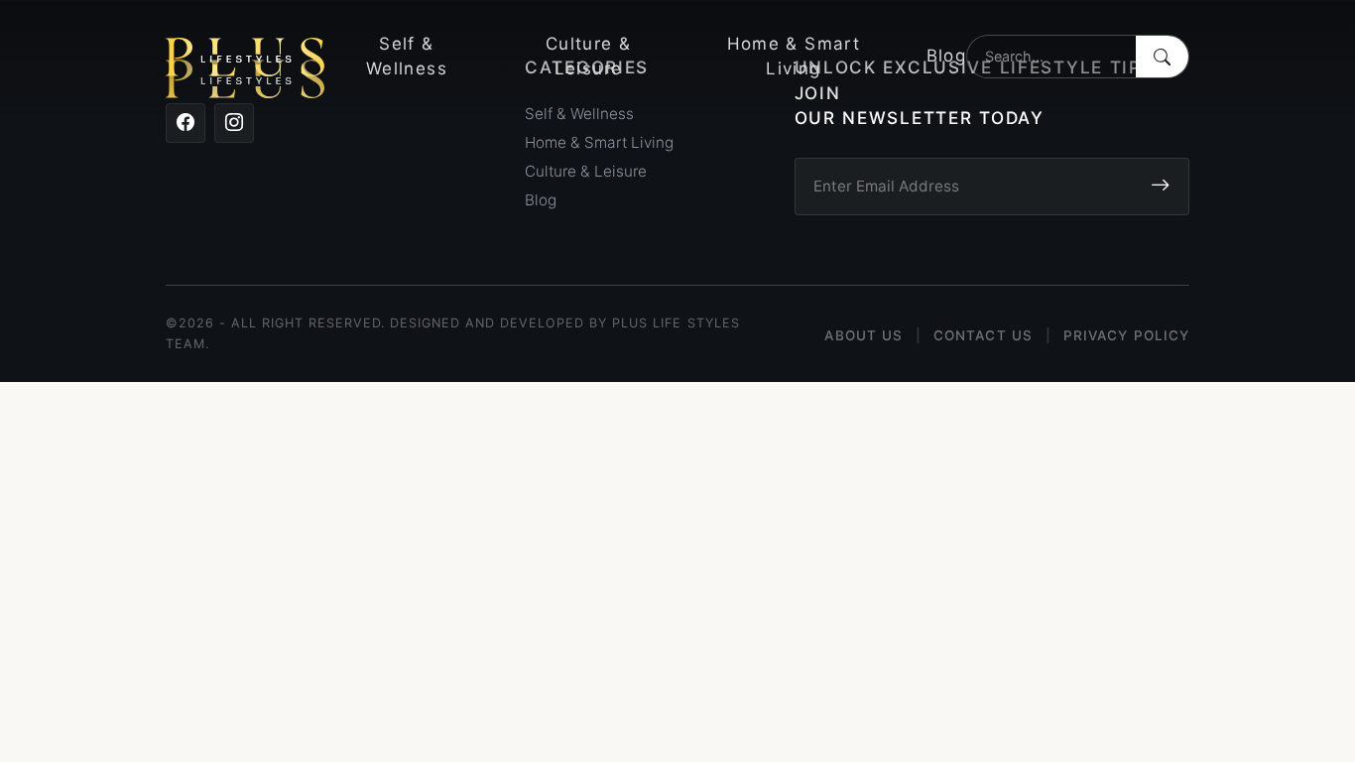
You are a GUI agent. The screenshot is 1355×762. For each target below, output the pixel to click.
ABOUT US (863, 335)
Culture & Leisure (588, 56)
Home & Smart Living (793, 56)
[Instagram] (234, 123)
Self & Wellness (406, 56)
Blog (946, 55)
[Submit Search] (1162, 56)
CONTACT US (983, 335)
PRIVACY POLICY (1126, 335)
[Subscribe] (1160, 186)
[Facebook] (185, 123)
